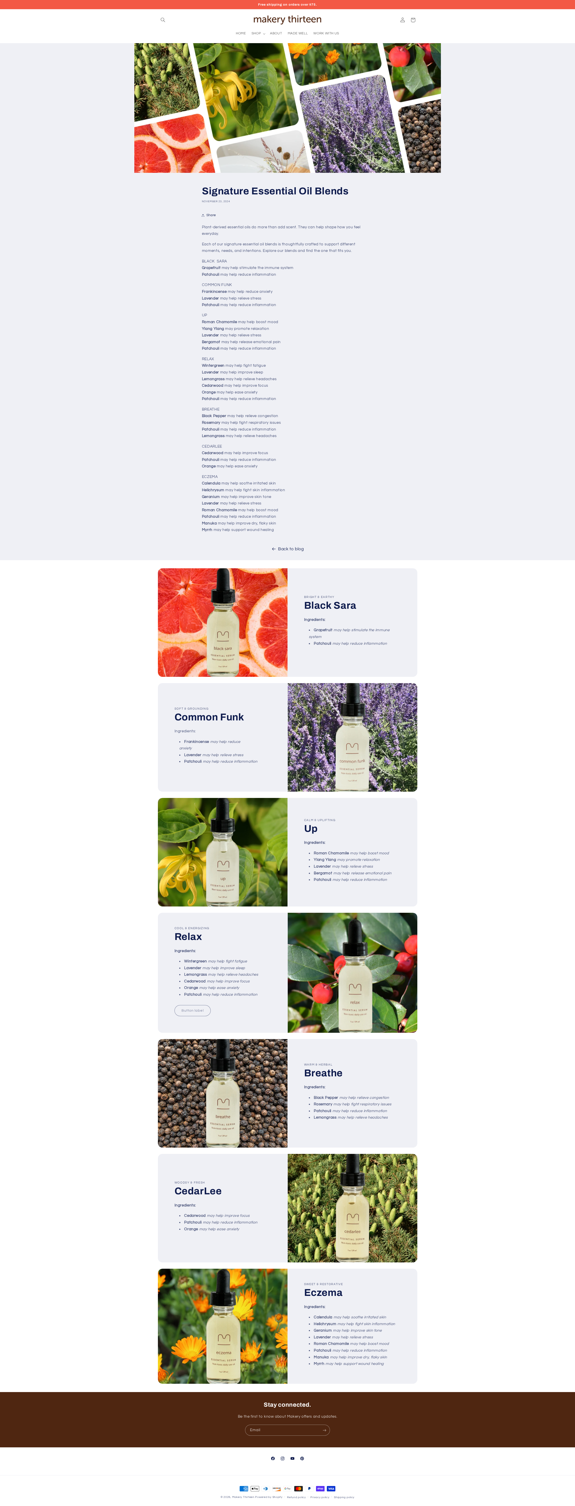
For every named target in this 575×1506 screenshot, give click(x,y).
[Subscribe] (324, 1430)
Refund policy (296, 1497)
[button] (163, 20)
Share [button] (211, 215)
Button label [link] (192, 1011)
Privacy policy (319, 1497)
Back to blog (291, 549)
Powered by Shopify (268, 1497)
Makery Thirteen (243, 1497)
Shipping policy (344, 1497)
